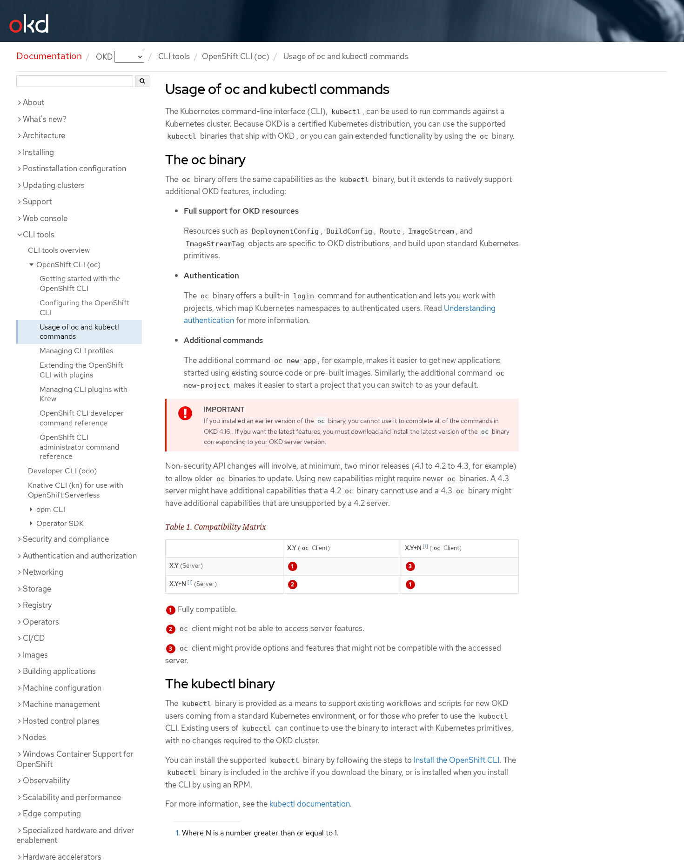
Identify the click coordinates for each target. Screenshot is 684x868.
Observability (46, 780)
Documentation (49, 56)
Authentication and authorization (80, 556)
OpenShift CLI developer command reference (82, 418)
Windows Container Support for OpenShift (75, 759)
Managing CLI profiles (76, 351)
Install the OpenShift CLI (456, 760)
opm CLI (49, 509)
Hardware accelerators (62, 857)
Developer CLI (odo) (62, 471)
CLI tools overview (59, 250)
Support (37, 201)
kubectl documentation (309, 804)
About (33, 102)
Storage (37, 589)
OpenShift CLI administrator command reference (79, 447)
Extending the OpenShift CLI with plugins (81, 370)
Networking (43, 572)
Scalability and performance (72, 797)
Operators (41, 622)
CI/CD (34, 638)
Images (35, 655)
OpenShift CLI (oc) (235, 56)
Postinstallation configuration (74, 168)
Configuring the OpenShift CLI (84, 307)
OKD (105, 56)
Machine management (61, 704)
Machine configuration (62, 688)
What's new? (45, 119)
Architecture (44, 135)
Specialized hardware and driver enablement (75, 835)
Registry (37, 605)
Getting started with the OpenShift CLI (80, 283)
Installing (38, 152)
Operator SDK (59, 523)
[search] (142, 81)
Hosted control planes (61, 721)
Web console (45, 218)
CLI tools (174, 56)
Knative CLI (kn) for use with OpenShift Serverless (75, 490)
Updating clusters (54, 185)
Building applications (59, 671)
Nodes (34, 737)
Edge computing (52, 813)
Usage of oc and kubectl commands (79, 332)
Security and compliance (66, 539)
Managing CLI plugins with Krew (83, 394)
